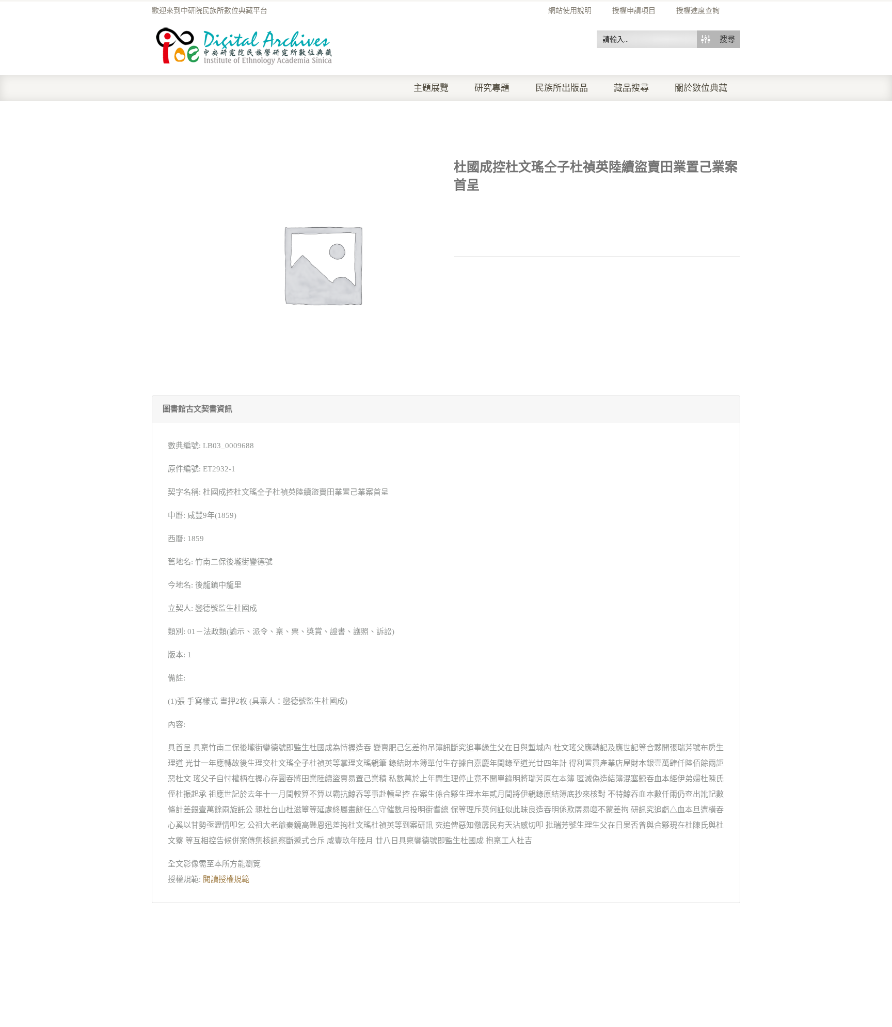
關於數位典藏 (701, 88)
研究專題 (491, 88)
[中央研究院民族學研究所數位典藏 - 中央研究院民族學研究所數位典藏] (244, 44)
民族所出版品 (561, 88)
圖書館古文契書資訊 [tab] (197, 409)
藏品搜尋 (631, 88)
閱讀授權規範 (226, 879)
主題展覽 (431, 88)
